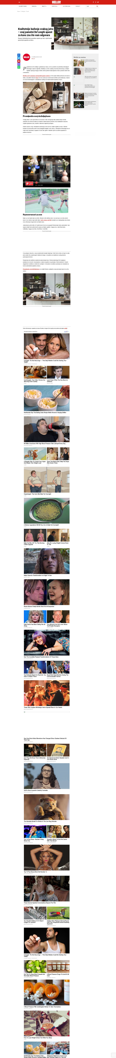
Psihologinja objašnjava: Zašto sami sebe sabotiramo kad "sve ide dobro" (90, 103)
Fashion (34, 6)
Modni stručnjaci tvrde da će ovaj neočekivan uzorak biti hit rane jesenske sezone (91, 95)
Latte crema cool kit (46, 220)
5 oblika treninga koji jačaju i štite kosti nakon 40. (90, 61)
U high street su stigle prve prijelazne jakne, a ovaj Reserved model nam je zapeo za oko (91, 70)
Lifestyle (54, 6)
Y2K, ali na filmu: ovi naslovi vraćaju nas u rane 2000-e (91, 77)
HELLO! (33, 58)
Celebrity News (23, 6)
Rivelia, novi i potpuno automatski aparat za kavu (36, 76)
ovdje (65, 328)
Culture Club (66, 6)
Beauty (44, 6)
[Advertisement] (46, 144)
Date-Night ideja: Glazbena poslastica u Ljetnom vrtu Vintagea (90, 86)
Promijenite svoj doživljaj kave (31, 269)
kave (37, 77)
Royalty (78, 6)
